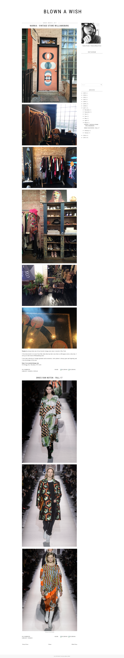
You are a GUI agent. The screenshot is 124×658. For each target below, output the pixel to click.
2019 (84, 103)
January (86, 132)
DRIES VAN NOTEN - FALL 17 (49, 378)
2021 (84, 99)
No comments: (26, 369)
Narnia (24, 351)
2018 (84, 105)
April (86, 120)
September (87, 112)
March (86, 122)
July (86, 114)
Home (50, 644)
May (86, 118)
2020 (84, 101)
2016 (84, 135)
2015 (84, 137)
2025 (84, 93)
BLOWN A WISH (63, 12)
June (86, 116)
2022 (84, 97)
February (87, 130)
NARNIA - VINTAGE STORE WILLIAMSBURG (49, 26)
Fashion (30, 371)
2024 (84, 95)
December (87, 110)
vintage (35, 371)
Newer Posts (25, 644)
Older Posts (74, 644)
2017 (84, 108)
